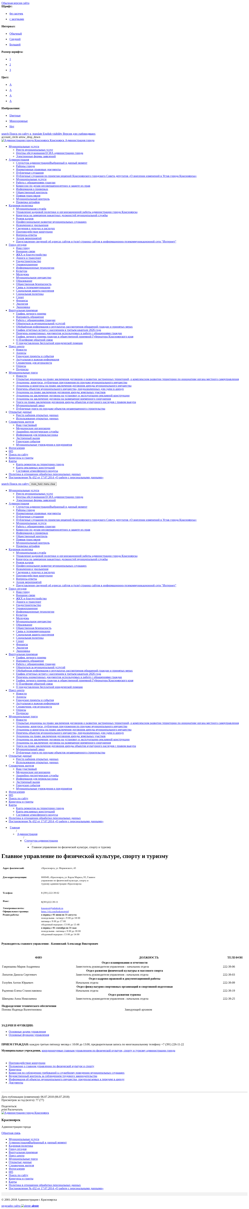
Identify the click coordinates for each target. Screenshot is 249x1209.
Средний (15, 39)
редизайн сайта (20, 1205)
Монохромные (18, 121)
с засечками (16, 19)
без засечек (16, 13)
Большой (15, 44)
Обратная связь (10, 1133)
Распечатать (12, 1109)
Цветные (15, 115)
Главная (15, 827)
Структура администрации (41, 840)
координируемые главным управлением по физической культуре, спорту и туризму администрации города (108, 1050)
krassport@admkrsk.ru (52, 908)
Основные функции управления (29, 1034)
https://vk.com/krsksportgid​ (55, 911)
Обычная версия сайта (15, 3)
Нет (11, 126)
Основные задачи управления (27, 1031)
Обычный (15, 33)
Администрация (27, 834)
